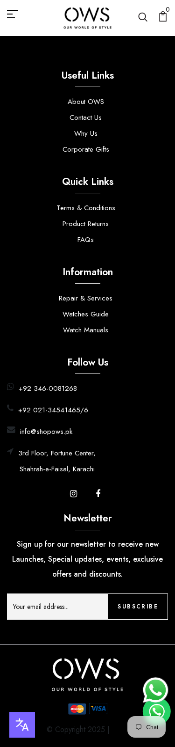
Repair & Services (85, 298)
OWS (120, 730)
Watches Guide (86, 314)
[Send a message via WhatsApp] (155, 690)
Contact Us (86, 117)
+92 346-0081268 (48, 388)
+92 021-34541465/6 (53, 410)
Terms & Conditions (85, 208)
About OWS (86, 101)
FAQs (85, 239)
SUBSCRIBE (138, 606)
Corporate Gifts (86, 149)
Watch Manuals (85, 330)
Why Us (86, 133)
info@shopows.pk (46, 431)
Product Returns (86, 224)
